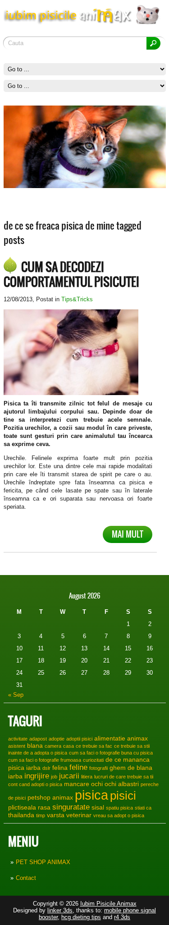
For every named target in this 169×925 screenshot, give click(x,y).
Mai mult (127, 534)
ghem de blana (131, 767)
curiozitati (93, 760)
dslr (46, 768)
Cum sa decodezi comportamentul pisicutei (71, 274)
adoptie (56, 738)
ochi (97, 783)
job (54, 776)
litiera (86, 776)
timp (40, 815)
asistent (16, 746)
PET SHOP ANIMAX (43, 862)
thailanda (21, 815)
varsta (55, 815)
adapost (38, 738)
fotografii (98, 768)
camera (53, 746)
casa (68, 746)
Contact (26, 877)
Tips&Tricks (77, 299)
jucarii (69, 776)
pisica (91, 794)
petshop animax (50, 797)
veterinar (78, 815)
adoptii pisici (79, 738)
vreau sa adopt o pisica (118, 815)
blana (35, 745)
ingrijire (36, 776)
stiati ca (143, 807)
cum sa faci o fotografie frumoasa (44, 760)
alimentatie (109, 738)
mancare (76, 783)
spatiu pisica (119, 807)
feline (78, 767)
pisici (123, 795)
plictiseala (22, 807)
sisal (97, 807)
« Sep (15, 694)
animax (137, 738)
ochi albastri (122, 783)
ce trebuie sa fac (94, 746)
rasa (44, 807)
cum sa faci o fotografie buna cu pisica (111, 752)
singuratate (71, 807)
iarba (15, 776)
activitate (17, 738)
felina (60, 767)
